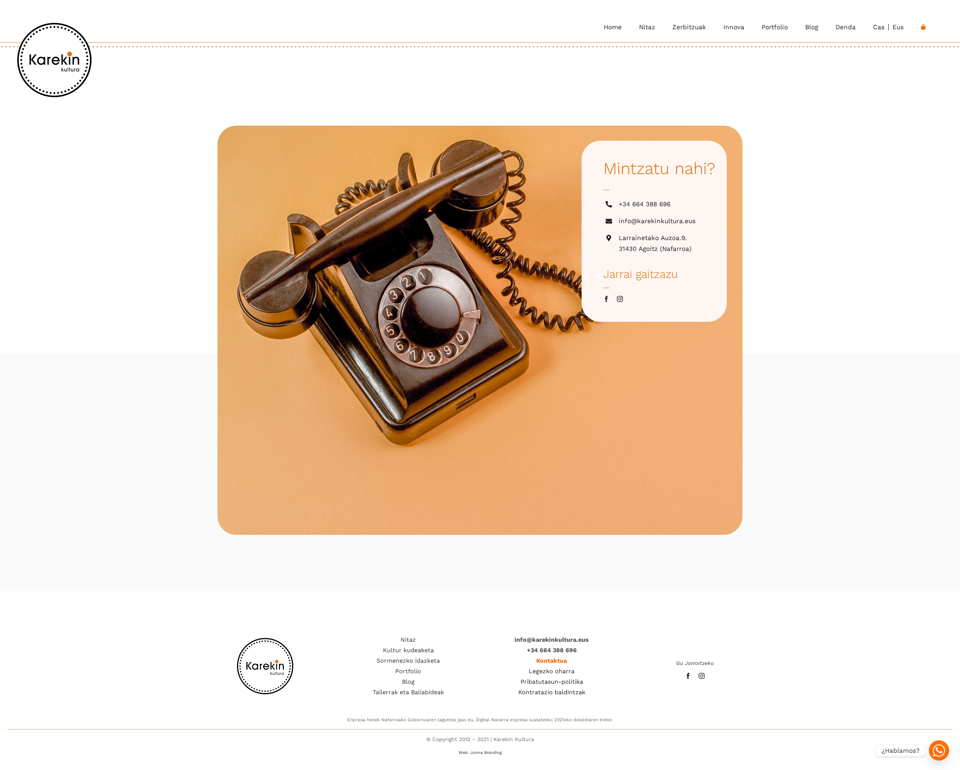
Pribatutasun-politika (551, 681)
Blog (408, 681)
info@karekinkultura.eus (657, 221)
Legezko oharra (551, 671)
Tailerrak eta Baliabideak (408, 692)
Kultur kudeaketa (408, 650)
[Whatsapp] (939, 750)
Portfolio (408, 671)
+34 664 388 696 (644, 204)
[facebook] (606, 299)
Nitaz (408, 639)
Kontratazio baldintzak (551, 692)
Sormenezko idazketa (408, 660)
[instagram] (620, 299)
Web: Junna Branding (480, 752)
